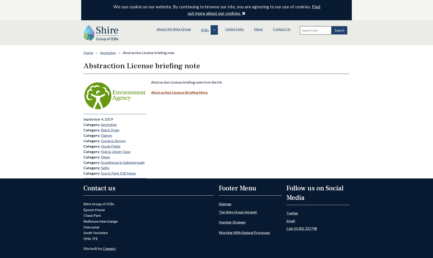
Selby (105, 168)
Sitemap (225, 204)
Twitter (292, 213)
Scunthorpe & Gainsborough (123, 162)
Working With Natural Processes (244, 232)
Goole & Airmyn (113, 141)
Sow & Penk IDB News (118, 173)
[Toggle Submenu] (214, 30)
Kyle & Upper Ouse (115, 151)
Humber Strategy (232, 222)
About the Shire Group (174, 29)
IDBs (205, 30)
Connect (109, 248)
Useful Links (234, 29)
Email (290, 221)
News (258, 29)
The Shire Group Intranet (238, 212)
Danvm (106, 135)
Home (88, 52)
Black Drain (110, 130)
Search (339, 30)
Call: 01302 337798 (301, 228)
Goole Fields (110, 146)
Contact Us (281, 29)
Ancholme (108, 52)
